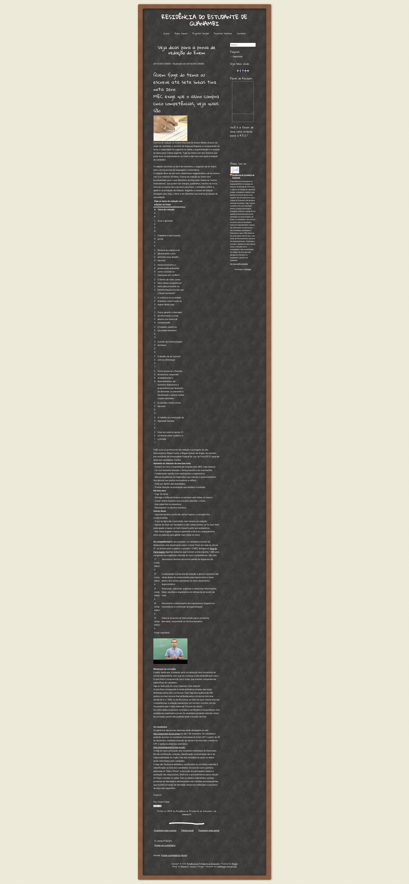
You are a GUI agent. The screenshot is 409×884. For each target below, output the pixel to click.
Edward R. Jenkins (188, 866)
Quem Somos (180, 33)
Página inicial (187, 830)
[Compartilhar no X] (158, 806)
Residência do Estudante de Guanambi (204, 20)
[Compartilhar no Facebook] (160, 806)
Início (166, 33)
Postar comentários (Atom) (174, 855)
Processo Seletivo (223, 33)
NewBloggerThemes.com (227, 866)
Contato (241, 33)
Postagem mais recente (165, 830)
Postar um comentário (165, 845)
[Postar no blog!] (156, 806)
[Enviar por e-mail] (154, 806)
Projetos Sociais (200, 33)
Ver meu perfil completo (239, 264)
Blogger (248, 269)
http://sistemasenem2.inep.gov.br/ (169, 747)
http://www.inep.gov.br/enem (166, 733)
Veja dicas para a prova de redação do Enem (186, 50)
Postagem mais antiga (208, 830)
